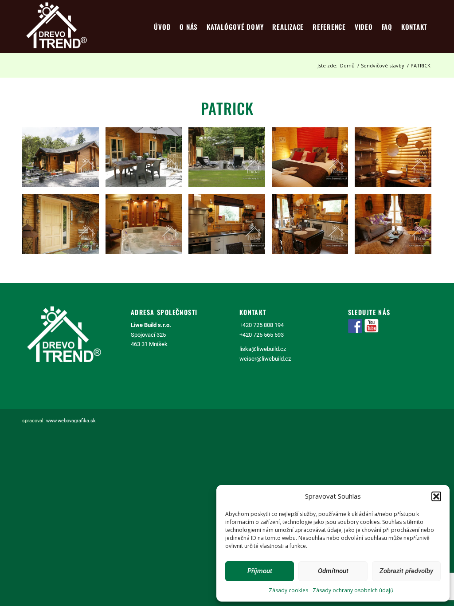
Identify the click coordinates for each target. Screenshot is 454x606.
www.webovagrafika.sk (71, 421)
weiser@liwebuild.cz (265, 358)
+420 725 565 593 (261, 334)
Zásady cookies (288, 590)
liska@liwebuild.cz (262, 349)
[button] (436, 496)
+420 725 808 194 (261, 325)
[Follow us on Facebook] (355, 326)
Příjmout (259, 571)
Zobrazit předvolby (406, 571)
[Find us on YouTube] (371, 326)
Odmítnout (333, 571)
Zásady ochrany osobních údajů (353, 590)
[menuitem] (162, 26)
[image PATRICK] (64, 160)
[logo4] (56, 26)
